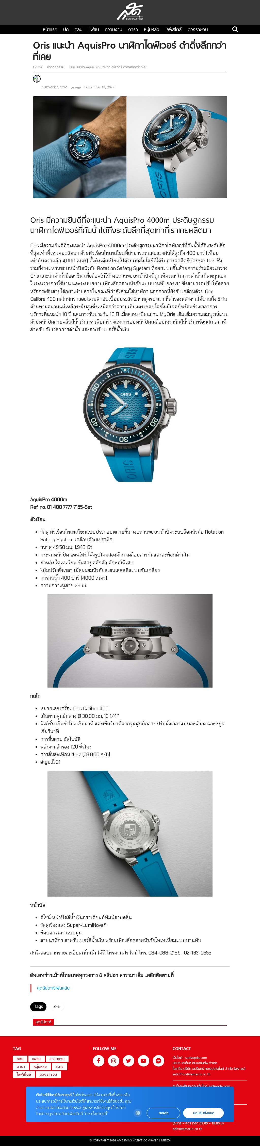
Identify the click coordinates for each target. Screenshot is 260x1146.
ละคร (59, 1067)
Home (38, 67)
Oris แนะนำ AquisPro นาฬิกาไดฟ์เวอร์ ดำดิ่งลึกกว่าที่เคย (108, 67)
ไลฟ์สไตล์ (173, 30)
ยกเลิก (163, 1113)
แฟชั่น (94, 30)
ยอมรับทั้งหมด (203, 1113)
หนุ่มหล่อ (151, 30)
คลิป (79, 30)
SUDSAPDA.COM (54, 87)
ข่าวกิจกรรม (55, 67)
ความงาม (113, 30)
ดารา (133, 30)
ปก (66, 30)
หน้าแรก (50, 30)
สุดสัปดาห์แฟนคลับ (53, 988)
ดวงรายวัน (198, 30)
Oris (57, 1007)
